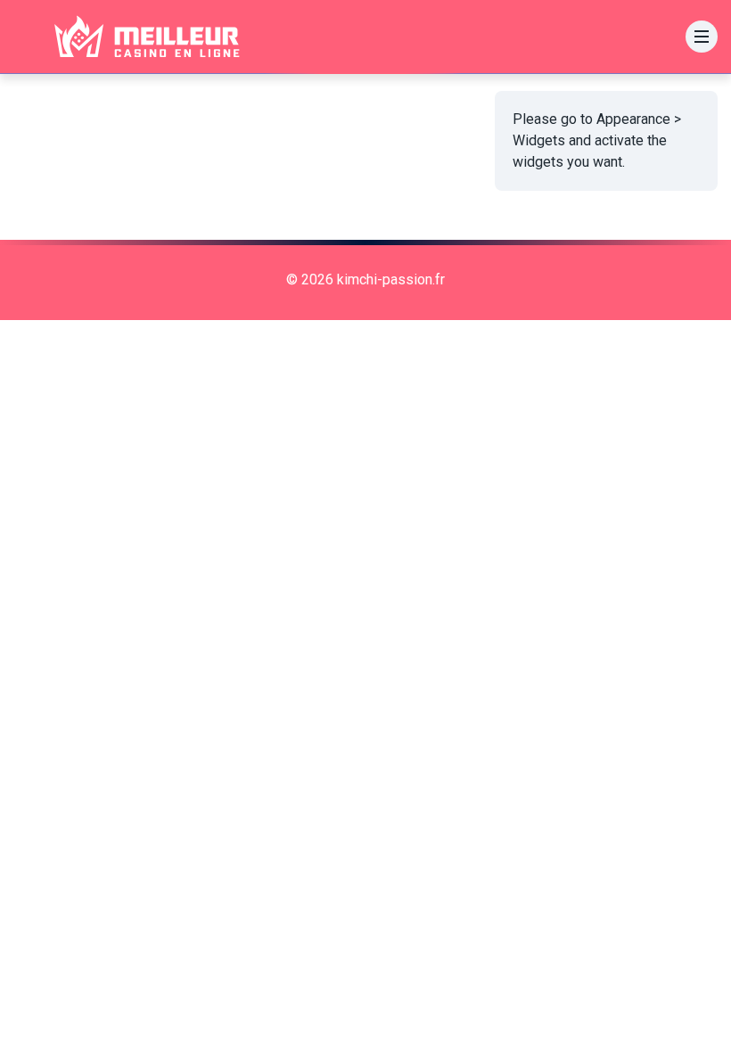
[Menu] (702, 37)
